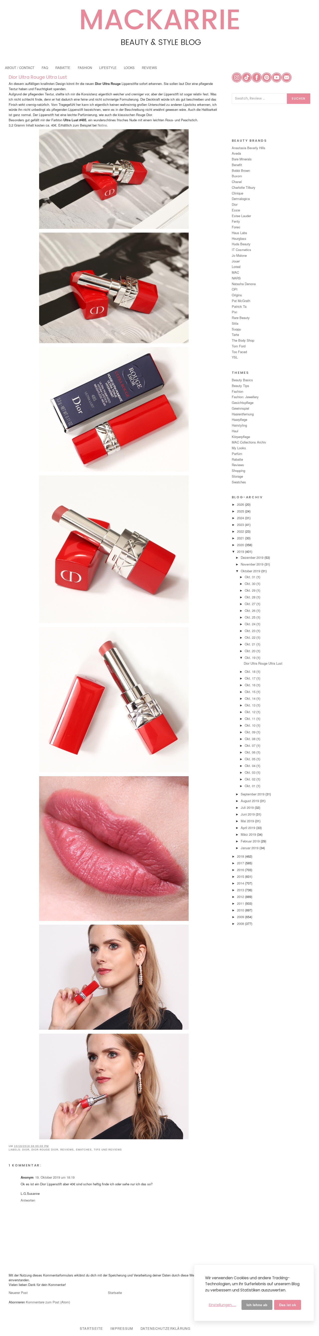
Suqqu (236, 329)
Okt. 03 (250, 772)
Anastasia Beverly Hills (248, 147)
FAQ (45, 67)
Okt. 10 (250, 725)
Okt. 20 (250, 650)
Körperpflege (241, 436)
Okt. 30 (250, 583)
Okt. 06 (250, 752)
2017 (241, 863)
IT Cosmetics (241, 249)
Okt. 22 (250, 637)
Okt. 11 (250, 718)
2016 (241, 869)
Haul (235, 431)
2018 (241, 856)
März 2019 (249, 834)
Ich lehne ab (256, 1305)
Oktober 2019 (251, 571)
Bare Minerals (242, 159)
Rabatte (237, 459)
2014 (241, 883)
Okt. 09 (250, 732)
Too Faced (239, 351)
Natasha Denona (244, 283)
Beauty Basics (242, 380)
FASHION (85, 67)
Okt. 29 (250, 590)
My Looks (239, 447)
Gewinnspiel (240, 408)
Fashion (237, 391)
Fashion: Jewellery (245, 396)
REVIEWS (149, 67)
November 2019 (252, 564)
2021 (241, 538)
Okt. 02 (250, 779)
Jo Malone (239, 255)
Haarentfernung (243, 414)
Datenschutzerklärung (165, 1328)
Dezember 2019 (252, 557)
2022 (241, 531)
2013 (241, 890)
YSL (235, 357)
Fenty (236, 221)
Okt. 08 (250, 738)
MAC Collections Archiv (249, 442)
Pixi (234, 312)
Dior (25, 1149)
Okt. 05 (250, 759)
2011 (241, 903)
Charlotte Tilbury (243, 187)
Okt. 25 (250, 617)
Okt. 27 (250, 603)
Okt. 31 (250, 576)
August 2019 (250, 800)
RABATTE (62, 67)
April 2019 (248, 827)
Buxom (237, 176)
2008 (241, 923)
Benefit (237, 164)
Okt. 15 (250, 691)
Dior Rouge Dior (44, 1149)
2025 (241, 511)
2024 (241, 517)
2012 (241, 896)
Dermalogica (241, 198)
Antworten (28, 1200)
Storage (237, 476)
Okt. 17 (250, 678)
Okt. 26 (250, 610)
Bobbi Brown (241, 170)
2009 (241, 916)
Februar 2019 (251, 841)
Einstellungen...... (222, 1304)
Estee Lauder (241, 215)
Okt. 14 (250, 698)
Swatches (84, 1149)
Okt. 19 (250, 657)
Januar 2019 (250, 847)
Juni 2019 (248, 814)
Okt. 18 (250, 671)
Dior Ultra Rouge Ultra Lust (38, 77)
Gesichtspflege (242, 402)
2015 (241, 876)
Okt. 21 (250, 644)
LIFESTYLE (108, 67)
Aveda (236, 153)
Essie (236, 210)
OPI (235, 289)
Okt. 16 (250, 685)
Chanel (237, 181)
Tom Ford (238, 346)
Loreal (236, 266)
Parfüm (237, 453)
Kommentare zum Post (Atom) (48, 1302)
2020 (241, 544)
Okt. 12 (250, 711)
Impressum (121, 1328)
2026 (241, 504)
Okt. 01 (250, 785)
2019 (241, 551)
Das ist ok (287, 1305)
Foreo (236, 227)
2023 (241, 524)
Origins (237, 295)
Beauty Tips (240, 385)
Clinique (237, 193)
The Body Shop (243, 340)
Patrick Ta (239, 306)
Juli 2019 (248, 807)
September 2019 (253, 794)
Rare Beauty (241, 317)
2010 (241, 910)
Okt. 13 (250, 705)
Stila (235, 323)
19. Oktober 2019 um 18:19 (55, 1177)
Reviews (67, 1149)
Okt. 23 (250, 630)
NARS (236, 278)
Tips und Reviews (108, 1149)
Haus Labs (239, 232)
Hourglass (239, 238)
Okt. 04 (250, 765)
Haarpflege (239, 419)
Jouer (236, 261)
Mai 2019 (248, 821)
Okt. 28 (250, 597)
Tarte (235, 334)
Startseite (115, 1292)
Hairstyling (239, 425)
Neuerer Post (18, 1292)
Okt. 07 (250, 745)
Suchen (299, 98)
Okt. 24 (250, 624)
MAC (235, 272)
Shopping (238, 470)
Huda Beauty (241, 244)
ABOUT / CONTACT (19, 67)
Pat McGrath (241, 300)
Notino (102, 125)
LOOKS (129, 67)
